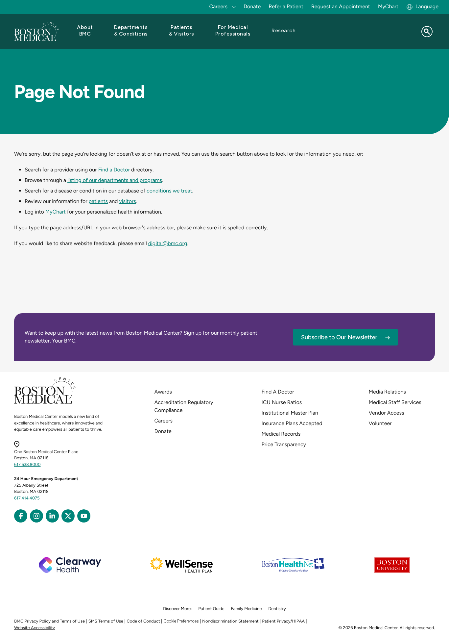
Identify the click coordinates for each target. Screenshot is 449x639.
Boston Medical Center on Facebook (20, 516)
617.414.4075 (27, 498)
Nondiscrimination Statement (230, 621)
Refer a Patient (286, 6)
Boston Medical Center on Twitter (68, 516)
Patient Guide (211, 608)
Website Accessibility (34, 628)
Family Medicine (246, 608)
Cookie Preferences (181, 621)
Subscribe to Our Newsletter (339, 337)
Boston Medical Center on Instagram (36, 516)
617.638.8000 (27, 464)
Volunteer (380, 423)
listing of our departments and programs (114, 180)
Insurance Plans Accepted (292, 423)
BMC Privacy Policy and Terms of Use (49, 621)
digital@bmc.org (167, 243)
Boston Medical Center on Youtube (83, 516)
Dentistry (277, 608)
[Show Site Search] (427, 31)
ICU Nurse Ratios (282, 402)
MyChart (388, 6)
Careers (163, 421)
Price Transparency (284, 444)
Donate (252, 6)
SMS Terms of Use (105, 621)
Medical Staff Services (395, 402)
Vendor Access (386, 413)
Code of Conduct (143, 621)
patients (98, 201)
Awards (163, 392)
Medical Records (281, 434)
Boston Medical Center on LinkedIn (52, 516)
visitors (127, 201)
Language (426, 6)
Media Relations (387, 392)
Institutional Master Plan (290, 413)
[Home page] (45, 402)
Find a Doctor (114, 169)
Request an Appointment (340, 6)
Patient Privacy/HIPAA (283, 621)
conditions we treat (169, 191)
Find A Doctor (278, 392)
